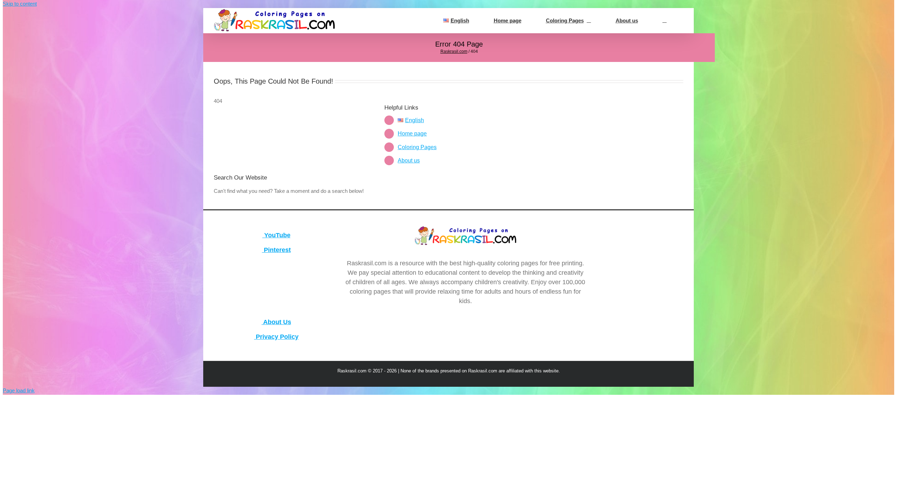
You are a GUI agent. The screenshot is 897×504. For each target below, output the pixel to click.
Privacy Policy (276, 336)
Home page (412, 133)
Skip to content (20, 4)
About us (409, 160)
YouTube (276, 235)
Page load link (19, 390)
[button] (665, 20)
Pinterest (276, 249)
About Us (276, 322)
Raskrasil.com (453, 51)
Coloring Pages (417, 147)
